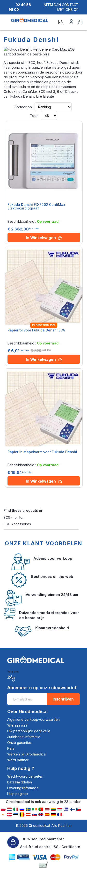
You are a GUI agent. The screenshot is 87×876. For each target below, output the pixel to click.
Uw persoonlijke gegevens (29, 731)
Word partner (18, 760)
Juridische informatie (23, 737)
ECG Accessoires (18, 524)
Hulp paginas (17, 794)
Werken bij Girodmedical (26, 754)
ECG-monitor (14, 517)
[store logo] (29, 22)
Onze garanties (19, 743)
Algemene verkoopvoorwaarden (33, 719)
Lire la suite (45, 96)
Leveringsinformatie (23, 788)
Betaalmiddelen (19, 782)
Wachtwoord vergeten (25, 776)
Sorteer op (23, 107)
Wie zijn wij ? (17, 725)
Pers (10, 748)
